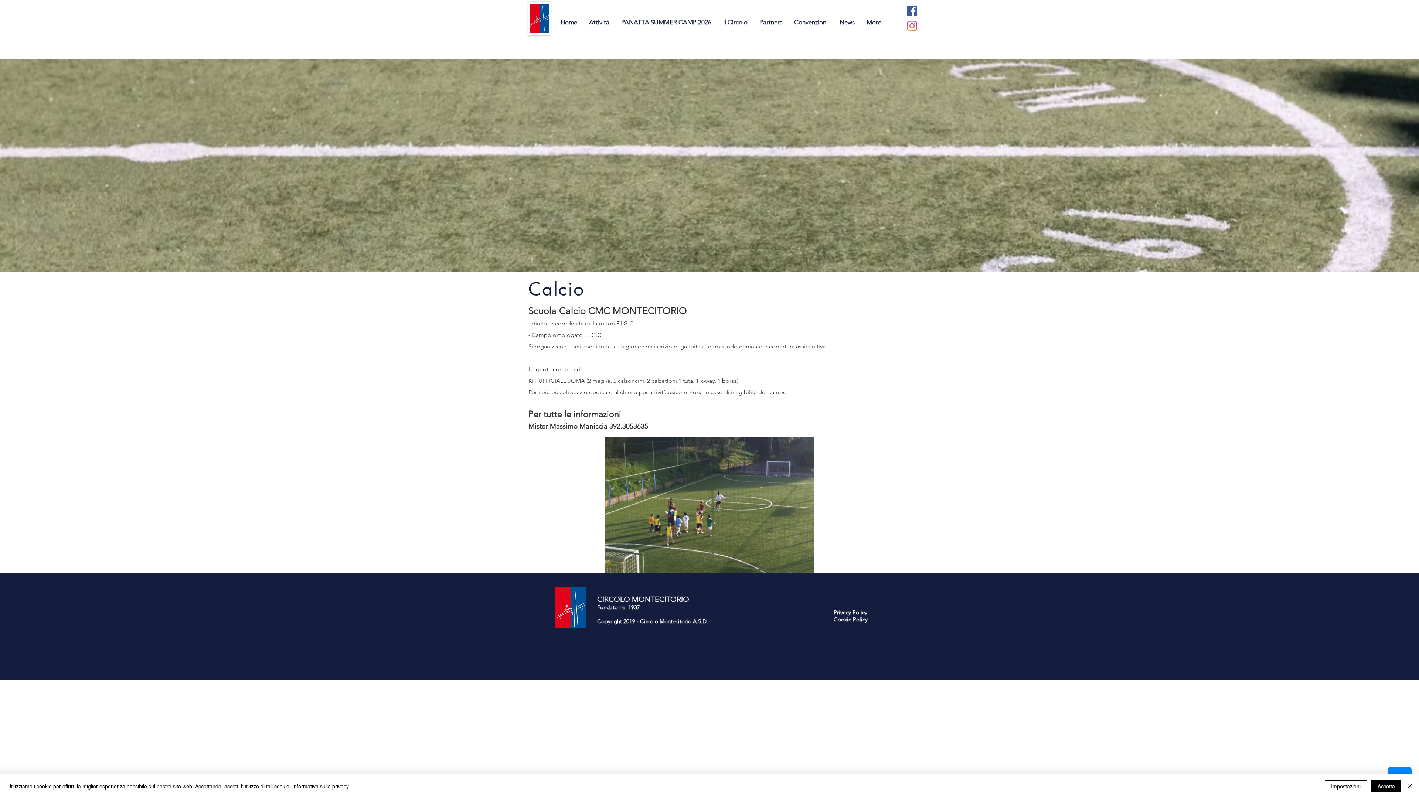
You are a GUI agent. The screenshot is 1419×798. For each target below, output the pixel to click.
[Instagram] (912, 26)
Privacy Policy (850, 612)
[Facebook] (912, 11)
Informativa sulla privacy (320, 786)
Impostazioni (1346, 786)
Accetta (1386, 786)
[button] (709, 505)
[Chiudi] (1410, 786)
